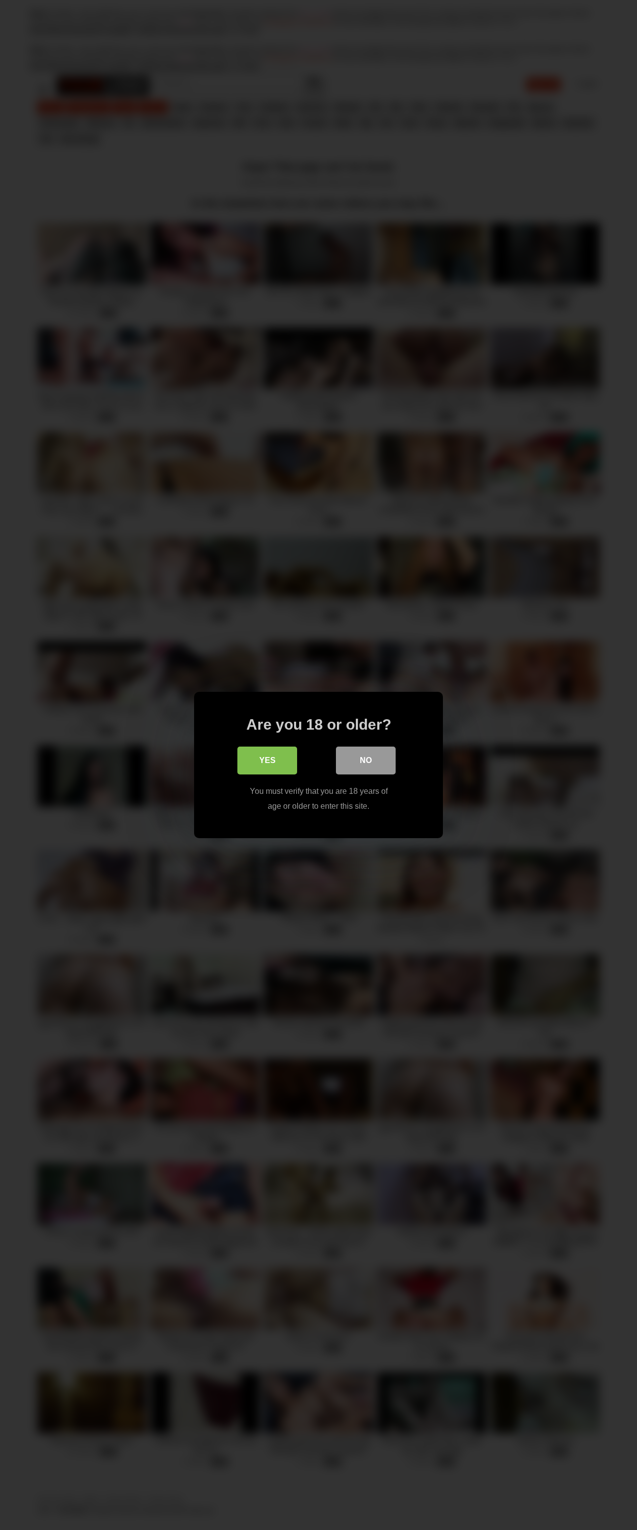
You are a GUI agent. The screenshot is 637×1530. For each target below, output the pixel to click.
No (366, 760)
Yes (267, 760)
